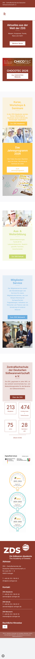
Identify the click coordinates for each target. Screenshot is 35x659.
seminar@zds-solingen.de (11, 596)
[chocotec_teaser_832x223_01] (17, 59)
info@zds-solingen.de (10, 581)
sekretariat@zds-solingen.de (12, 606)
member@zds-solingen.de (11, 616)
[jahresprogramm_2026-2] (17, 175)
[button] (3, 656)
